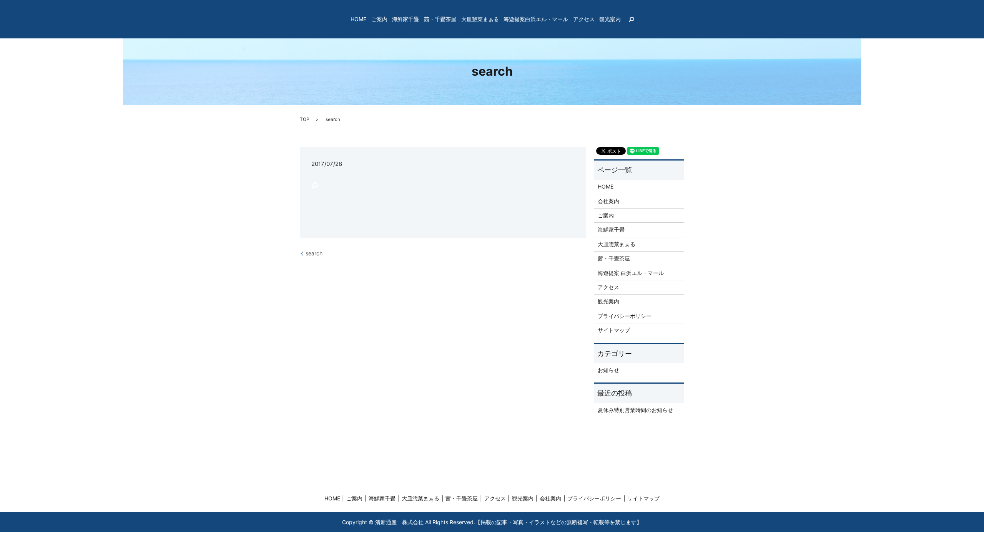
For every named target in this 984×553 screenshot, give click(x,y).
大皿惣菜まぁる (480, 19)
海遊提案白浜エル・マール (536, 19)
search (631, 19)
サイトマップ (614, 330)
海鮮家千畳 (405, 19)
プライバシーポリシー (625, 316)
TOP (304, 119)
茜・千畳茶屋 (440, 19)
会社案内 (608, 201)
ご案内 (379, 19)
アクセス (584, 19)
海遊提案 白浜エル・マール (631, 273)
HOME (358, 19)
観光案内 (610, 19)
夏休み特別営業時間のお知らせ (635, 410)
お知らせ (608, 370)
